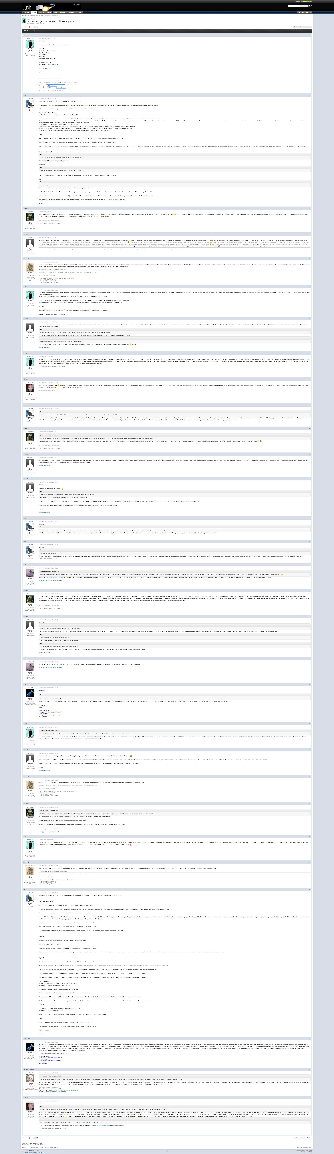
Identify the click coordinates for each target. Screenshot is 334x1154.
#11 (310, 428)
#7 (310, 318)
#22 (310, 749)
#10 (310, 405)
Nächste (35, 26)
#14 (310, 518)
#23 (310, 776)
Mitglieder (41, 12)
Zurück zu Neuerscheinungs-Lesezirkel (303, 1137)
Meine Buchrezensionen (44, 347)
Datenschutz (71, 12)
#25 (310, 836)
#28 (310, 1038)
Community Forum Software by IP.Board (303, 1150)
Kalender (49, 12)
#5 (310, 258)
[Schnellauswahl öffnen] (310, 12)
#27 (310, 889)
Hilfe (38, 1150)
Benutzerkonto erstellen (306, 1)
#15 (310, 541)
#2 (310, 95)
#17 (310, 590)
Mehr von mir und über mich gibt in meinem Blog (50, 580)
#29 (310, 1069)
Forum (34, 12)
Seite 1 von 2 (25, 27)
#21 (310, 723)
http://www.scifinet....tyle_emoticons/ (98, 1125)
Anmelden (297, 1)
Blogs (55, 12)
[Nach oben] (167, 1151)
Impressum (62, 12)
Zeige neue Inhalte (303, 12)
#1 (310, 35)
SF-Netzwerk (26, 12)
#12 (310, 454)
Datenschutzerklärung (307, 1147)
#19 (310, 658)
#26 (310, 862)
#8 (310, 353)
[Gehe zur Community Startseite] (51, 6)
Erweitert (311, 6)
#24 (310, 803)
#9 (310, 379)
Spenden (79, 12)
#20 (310, 684)
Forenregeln (299, 1147)
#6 (310, 286)
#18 (310, 616)
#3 (310, 208)
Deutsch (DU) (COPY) (29, 1150)
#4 (310, 234)
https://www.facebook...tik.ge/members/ (57, 1091)
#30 (310, 1097)
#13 (310, 478)
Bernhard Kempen (61, 88)
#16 (310, 564)
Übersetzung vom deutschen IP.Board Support (34, 1152)
